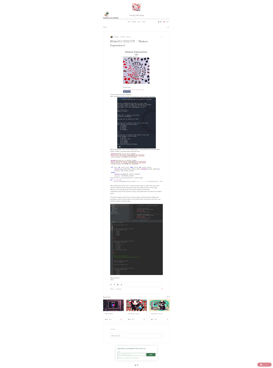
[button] (168, 27)
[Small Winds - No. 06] (159, 305)
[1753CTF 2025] (113, 305)
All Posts (105, 27)
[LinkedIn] (158, 21)
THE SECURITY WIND (136, 15)
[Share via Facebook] (111, 284)
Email (118, 351)
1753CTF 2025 (109, 314)
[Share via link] (121, 284)
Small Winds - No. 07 (133, 314)
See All (168, 297)
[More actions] (162, 37)
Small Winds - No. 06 (156, 314)
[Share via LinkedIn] (118, 284)
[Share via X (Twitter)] (114, 284)
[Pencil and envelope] (106, 14)
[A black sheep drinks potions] (136, 305)
